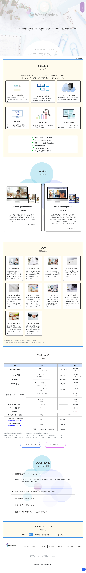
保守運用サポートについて (49, 556)
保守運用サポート (55, 445)
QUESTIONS (66, 29)
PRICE (57, 29)
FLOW (41, 29)
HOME (25, 29)
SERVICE (33, 29)
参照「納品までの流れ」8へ (16, 425)
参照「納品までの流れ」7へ (16, 420)
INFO (75, 29)
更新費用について (30, 445)
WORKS (49, 29)
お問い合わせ (82, 8)
